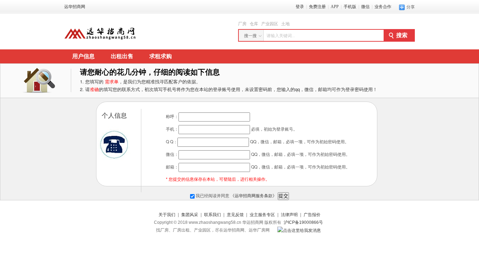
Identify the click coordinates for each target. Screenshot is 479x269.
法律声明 (289, 214)
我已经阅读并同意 (236, 195)
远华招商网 (74, 6)
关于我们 (166, 214)
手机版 (350, 6)
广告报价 (312, 214)
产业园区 (269, 23)
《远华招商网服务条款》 (253, 195)
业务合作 (383, 6)
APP (335, 6)
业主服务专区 (262, 214)
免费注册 (317, 6)
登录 (300, 6)
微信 (365, 6)
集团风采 (189, 214)
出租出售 (122, 56)
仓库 (254, 23)
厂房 (242, 23)
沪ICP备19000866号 (303, 222)
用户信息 (83, 56)
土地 (285, 23)
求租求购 (160, 56)
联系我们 (212, 214)
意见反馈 (235, 214)
